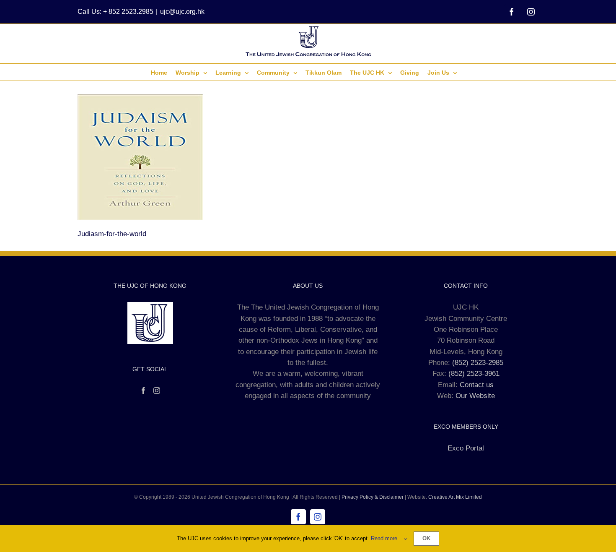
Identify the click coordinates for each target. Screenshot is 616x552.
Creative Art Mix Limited (455, 497)
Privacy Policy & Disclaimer (373, 497)
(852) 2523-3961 (474, 374)
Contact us (477, 385)
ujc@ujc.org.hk (182, 11)
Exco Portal (466, 448)
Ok (426, 538)
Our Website (475, 396)
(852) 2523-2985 (477, 363)
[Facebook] (143, 390)
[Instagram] (156, 390)
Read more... (387, 538)
